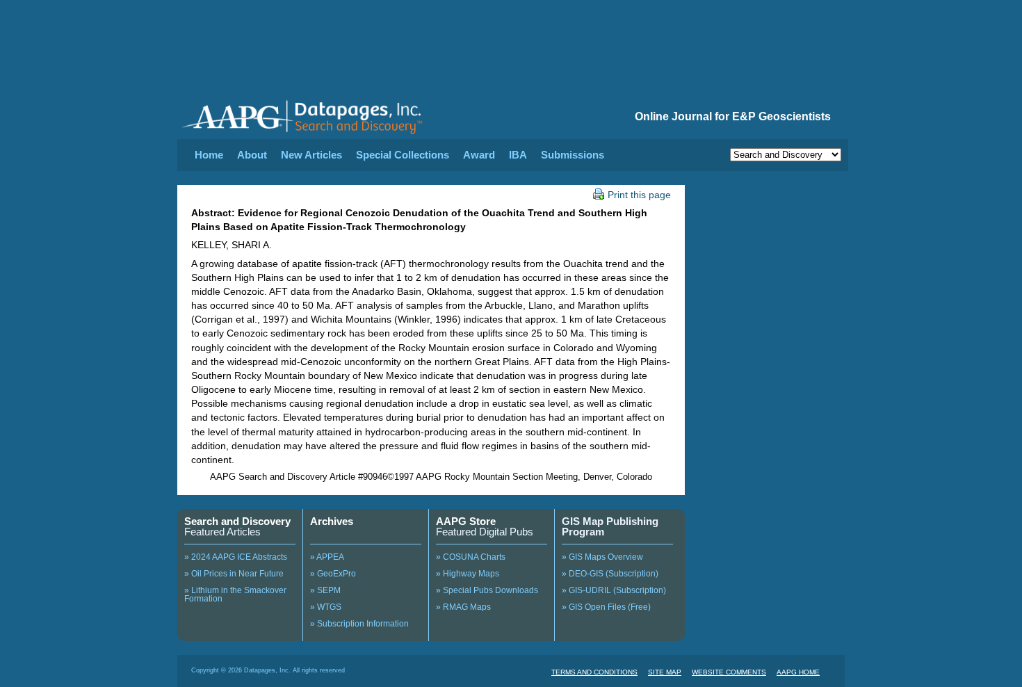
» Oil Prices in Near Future (234, 574)
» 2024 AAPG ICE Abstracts (235, 557)
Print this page (639, 194)
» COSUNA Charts (470, 557)
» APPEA (327, 557)
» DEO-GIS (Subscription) (610, 574)
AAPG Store (466, 521)
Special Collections (402, 155)
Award (479, 155)
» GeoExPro (333, 574)
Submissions (572, 155)
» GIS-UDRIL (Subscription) (614, 590)
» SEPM (325, 590)
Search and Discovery (237, 521)
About (252, 155)
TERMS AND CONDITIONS (594, 672)
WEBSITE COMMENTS (729, 672)
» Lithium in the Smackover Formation (235, 594)
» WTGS (325, 607)
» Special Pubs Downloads (487, 590)
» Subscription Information (359, 624)
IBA (518, 155)
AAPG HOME (798, 672)
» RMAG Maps (463, 607)
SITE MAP (664, 672)
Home (209, 155)
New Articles (311, 155)
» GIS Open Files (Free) (606, 607)
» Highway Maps (467, 574)
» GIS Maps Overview (602, 557)
